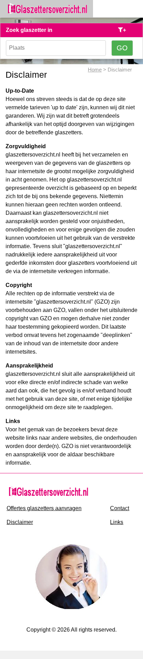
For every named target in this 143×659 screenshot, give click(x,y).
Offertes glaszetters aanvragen (44, 508)
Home (95, 70)
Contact (119, 508)
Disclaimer (20, 522)
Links (116, 522)
